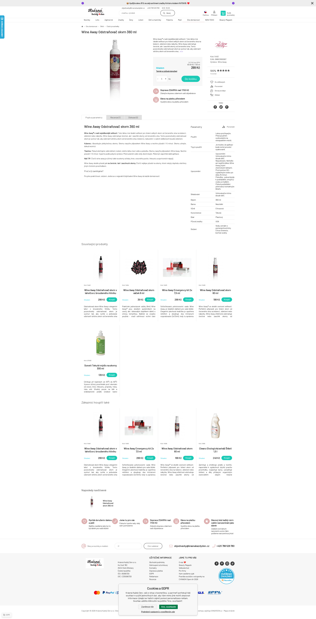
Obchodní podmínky (157, 562)
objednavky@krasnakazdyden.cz (133, 8)
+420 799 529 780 (153, 8)
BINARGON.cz (216, 611)
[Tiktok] (232, 564)
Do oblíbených (220, 82)
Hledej (168, 13)
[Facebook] (217, 564)
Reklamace (153, 576)
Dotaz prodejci (220, 91)
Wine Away (222, 62)
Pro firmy (182, 571)
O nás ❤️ (182, 562)
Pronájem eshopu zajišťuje (200, 611)
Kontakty (153, 568)
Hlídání (217, 95)
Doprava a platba (156, 571)
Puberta (169, 20)
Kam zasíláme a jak (186, 573)
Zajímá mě (109, 20)
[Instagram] (227, 564)
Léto (97, 20)
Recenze (152, 579)
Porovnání (218, 86)
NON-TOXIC (209, 20)
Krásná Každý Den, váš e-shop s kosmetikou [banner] (96, 12)
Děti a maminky (154, 20)
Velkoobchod (184, 568)
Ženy (131, 20)
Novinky (87, 20)
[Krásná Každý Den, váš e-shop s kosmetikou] (82, 26)
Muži (180, 20)
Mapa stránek (229, 611)
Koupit (112, 300)
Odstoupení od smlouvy (158, 565)
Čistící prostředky (113, 26)
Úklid (102, 26)
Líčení (140, 20)
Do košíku (191, 79)
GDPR (151, 573)
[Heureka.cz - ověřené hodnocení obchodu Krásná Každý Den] (226, 583)
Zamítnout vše (147, 607)
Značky (121, 20)
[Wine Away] (221, 51)
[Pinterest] (222, 564)
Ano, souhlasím (168, 607)
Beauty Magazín (225, 20)
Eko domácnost (193, 20)
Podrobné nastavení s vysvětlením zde (158, 612)
